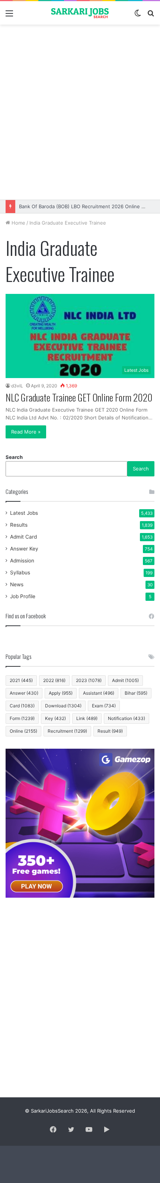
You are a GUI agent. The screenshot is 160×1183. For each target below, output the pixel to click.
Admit (125, 680)
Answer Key (24, 549)
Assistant (98, 693)
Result (110, 731)
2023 (89, 680)
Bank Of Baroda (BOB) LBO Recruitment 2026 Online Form (86, 206)
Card (22, 705)
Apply (61, 693)
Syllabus (20, 572)
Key (55, 718)
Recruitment (67, 731)
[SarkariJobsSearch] (80, 12)
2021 (21, 680)
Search (14, 457)
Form (22, 718)
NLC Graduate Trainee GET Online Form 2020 (79, 397)
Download (63, 705)
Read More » (26, 432)
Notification (126, 718)
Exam (104, 705)
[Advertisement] (80, 112)
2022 (54, 680)
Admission (22, 561)
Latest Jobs (24, 513)
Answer (24, 693)
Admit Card (23, 537)
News (16, 584)
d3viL (17, 385)
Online (23, 731)
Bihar (136, 693)
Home (17, 223)
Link (86, 718)
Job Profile (22, 596)
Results (19, 525)
